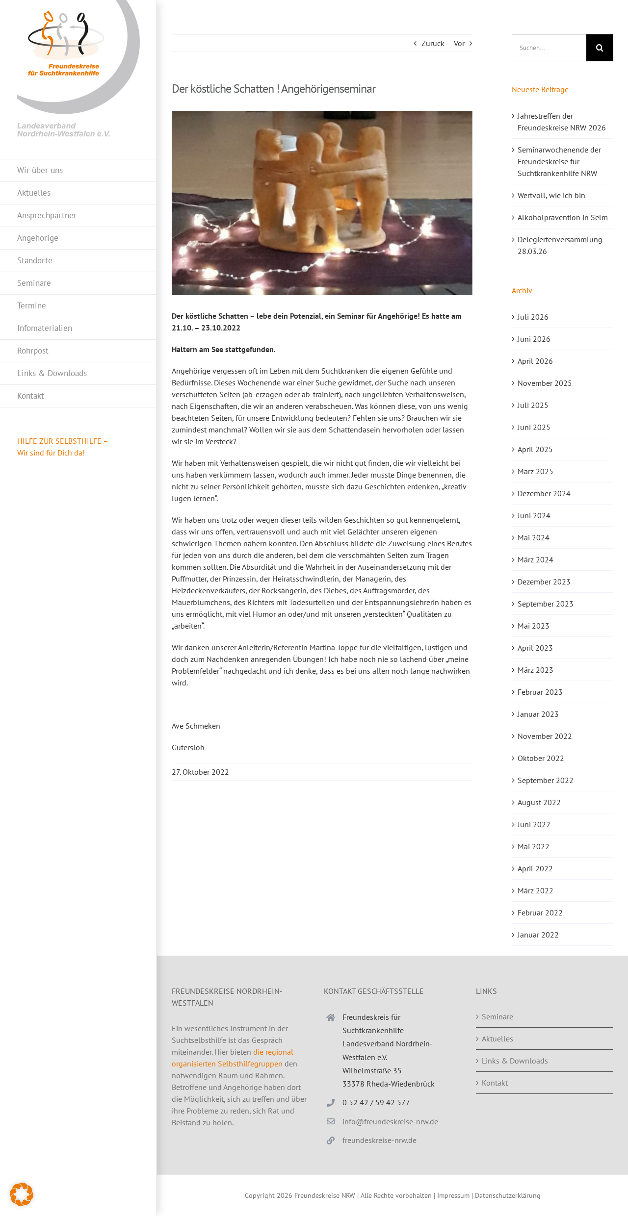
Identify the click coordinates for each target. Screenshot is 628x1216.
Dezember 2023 (544, 581)
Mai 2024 (534, 537)
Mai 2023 (534, 626)
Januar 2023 (538, 714)
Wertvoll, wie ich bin (551, 195)
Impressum (453, 1195)
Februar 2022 (540, 912)
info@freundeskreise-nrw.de (390, 1121)
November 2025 (545, 383)
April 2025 (535, 449)
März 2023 (535, 670)
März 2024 (535, 559)
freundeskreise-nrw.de (379, 1140)
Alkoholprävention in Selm (563, 217)
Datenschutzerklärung (508, 1195)
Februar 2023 (540, 692)
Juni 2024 (534, 515)
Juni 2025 (534, 427)
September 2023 (546, 603)
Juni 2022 (534, 824)
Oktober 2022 (541, 758)
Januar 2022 (538, 934)
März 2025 (535, 471)
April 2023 (535, 648)
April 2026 (535, 361)
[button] (21, 1194)
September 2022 (546, 780)
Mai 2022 (534, 846)
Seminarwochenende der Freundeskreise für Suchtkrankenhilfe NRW (559, 161)
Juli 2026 (533, 317)
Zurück (433, 43)
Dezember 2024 (544, 493)
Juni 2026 (534, 339)
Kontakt (495, 1083)
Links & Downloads (515, 1060)
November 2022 (545, 736)
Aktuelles (497, 1038)
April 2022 (535, 868)
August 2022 (539, 802)
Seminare (497, 1016)
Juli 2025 (533, 405)
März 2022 (535, 890)
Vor (459, 43)
